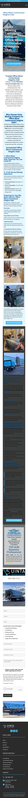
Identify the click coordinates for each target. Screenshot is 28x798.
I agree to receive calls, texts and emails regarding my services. (14, 670)
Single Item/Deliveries (8, 768)
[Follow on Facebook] (11, 731)
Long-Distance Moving (11, 628)
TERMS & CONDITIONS (19, 795)
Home (4, 740)
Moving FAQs (6, 747)
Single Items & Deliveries (11, 638)
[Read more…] (9, 562)
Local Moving (8, 630)
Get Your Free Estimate (14, 63)
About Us (5, 742)
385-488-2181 (14, 578)
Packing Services (9, 632)
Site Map (13, 795)
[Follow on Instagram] (17, 731)
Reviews (5, 745)
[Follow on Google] (14, 731)
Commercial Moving (10, 634)
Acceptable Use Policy (8, 683)
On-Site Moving (9, 636)
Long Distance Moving (8, 760)
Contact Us (5, 749)
